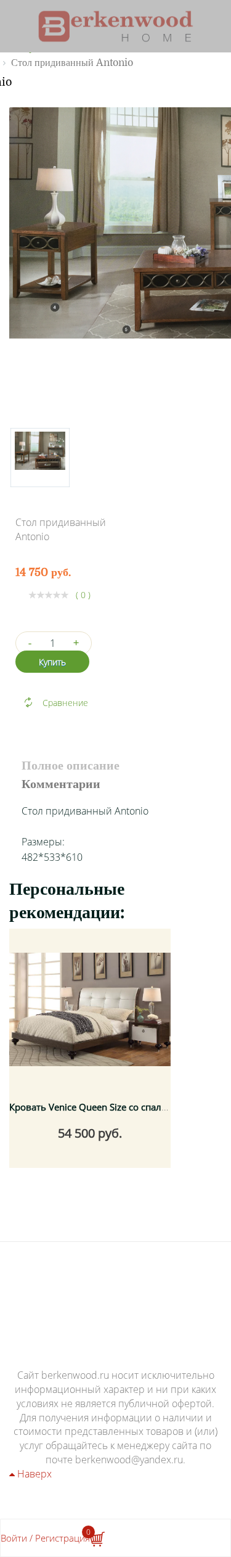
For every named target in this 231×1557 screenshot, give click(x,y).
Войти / (17, 1538)
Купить (52, 662)
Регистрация (62, 1538)
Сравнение (65, 703)
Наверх (33, 1474)
